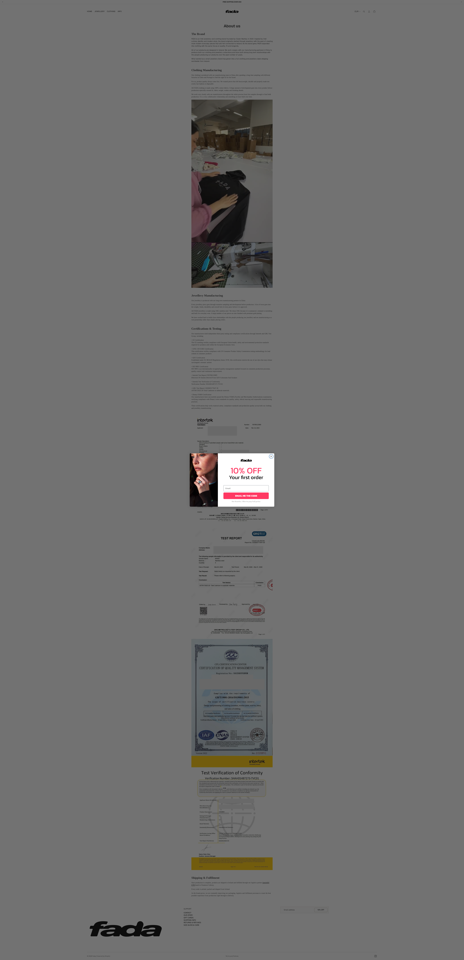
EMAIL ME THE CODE (246, 496)
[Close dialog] (271, 456)
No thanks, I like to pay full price (246, 501)
